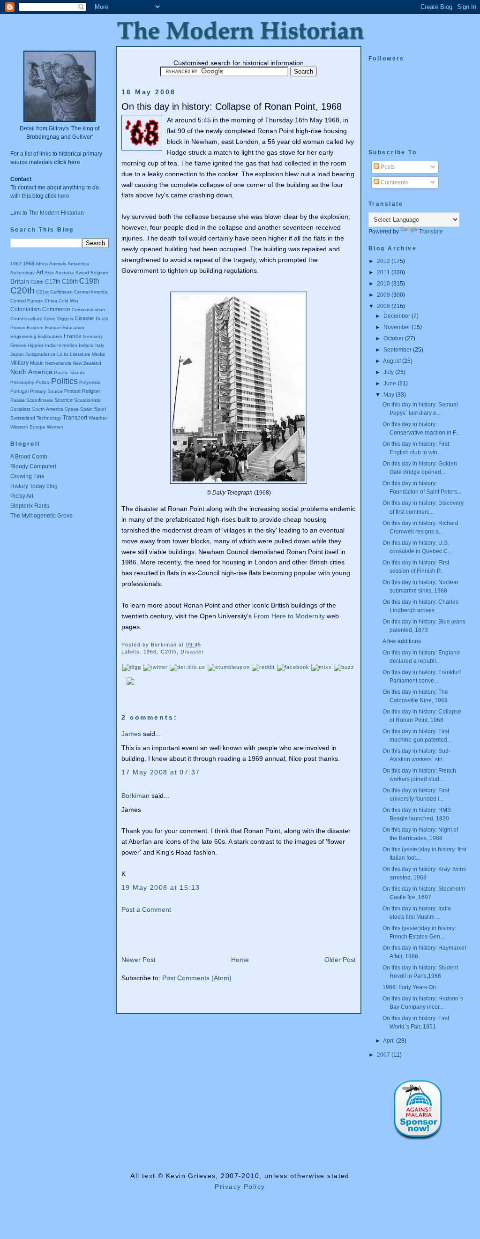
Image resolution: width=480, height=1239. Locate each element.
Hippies (36, 345)
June (390, 383)
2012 (384, 261)
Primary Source (46, 391)
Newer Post (138, 959)
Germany (93, 336)
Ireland (86, 345)
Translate (431, 231)
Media (98, 354)
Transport (75, 417)
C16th (37, 282)
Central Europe (26, 300)
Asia (49, 272)
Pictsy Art (21, 496)
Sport (100, 409)
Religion (91, 391)
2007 (384, 1054)
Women (55, 426)
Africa (42, 263)
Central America (91, 291)
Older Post (340, 959)
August (392, 361)
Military (19, 363)
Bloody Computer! (33, 466)
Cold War (68, 300)
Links (62, 354)
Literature (80, 354)
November (397, 327)
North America (31, 371)
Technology (49, 418)
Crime (50, 318)
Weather (98, 418)
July (389, 372)
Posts (387, 167)
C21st (42, 291)
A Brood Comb (28, 456)
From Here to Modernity (289, 616)
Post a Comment (146, 909)
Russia (17, 400)
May (389, 394)
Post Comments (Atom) (197, 978)
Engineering (23, 336)
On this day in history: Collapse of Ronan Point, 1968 (231, 106)
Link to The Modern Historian (47, 213)
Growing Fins (27, 476)
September (398, 349)
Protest (72, 391)
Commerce (56, 309)
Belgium (99, 272)
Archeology (22, 272)
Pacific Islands (69, 372)
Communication (88, 309)
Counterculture (26, 318)
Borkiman (135, 795)
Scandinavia (39, 400)
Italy (99, 345)
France (73, 336)
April (389, 1040)
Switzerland (22, 418)
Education (73, 327)
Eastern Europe (44, 327)
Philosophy (22, 382)
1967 (16, 263)
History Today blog (34, 486)
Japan (17, 354)
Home (240, 959)
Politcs (43, 382)
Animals (57, 263)
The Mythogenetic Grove (41, 515)
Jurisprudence (40, 354)
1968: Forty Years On (409, 987)
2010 (384, 283)
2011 (384, 272)
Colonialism (25, 309)
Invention (67, 345)
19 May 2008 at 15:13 (160, 887)
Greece (18, 345)
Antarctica (78, 263)
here (63, 196)
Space (72, 409)
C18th (70, 281)
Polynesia (89, 382)
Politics (64, 381)
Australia (64, 272)
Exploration (50, 336)
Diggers (65, 318)
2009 (384, 295)
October (394, 338)
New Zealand (87, 363)
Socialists (20, 409)
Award (82, 272)
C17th (52, 281)
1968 (28, 263)
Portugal (19, 391)
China (51, 300)
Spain (86, 409)
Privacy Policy (240, 1186)
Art (39, 272)
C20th (22, 290)
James (131, 733)
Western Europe (27, 426)
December (397, 316)
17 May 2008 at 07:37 (160, 772)
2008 (384, 306)
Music (37, 363)
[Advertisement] (52, 566)
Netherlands (58, 363)
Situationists (87, 400)
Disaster (84, 318)
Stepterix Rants (29, 506)
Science (63, 400)
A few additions (401, 641)
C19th (89, 281)
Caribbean (61, 291)
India (50, 345)
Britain (19, 281)
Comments (393, 182)
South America (47, 409)
